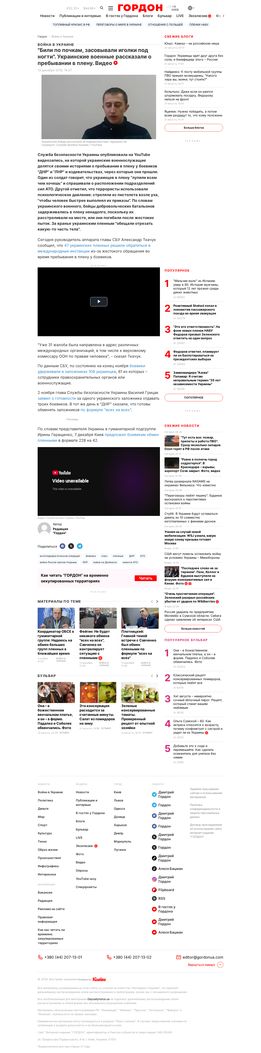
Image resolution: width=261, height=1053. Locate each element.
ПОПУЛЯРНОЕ (177, 270)
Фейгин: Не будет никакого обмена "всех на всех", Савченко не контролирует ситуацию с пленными (94, 644)
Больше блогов (194, 127)
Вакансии (45, 892)
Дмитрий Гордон (166, 794)
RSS (161, 898)
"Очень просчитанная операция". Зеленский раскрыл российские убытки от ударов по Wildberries (190, 597)
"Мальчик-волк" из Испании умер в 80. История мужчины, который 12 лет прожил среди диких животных (196, 286)
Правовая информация (47, 919)
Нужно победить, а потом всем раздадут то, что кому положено (194, 113)
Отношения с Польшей (165, 24)
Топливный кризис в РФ (71, 24)
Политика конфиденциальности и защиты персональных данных (205, 810)
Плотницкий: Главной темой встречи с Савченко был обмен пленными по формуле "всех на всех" (138, 644)
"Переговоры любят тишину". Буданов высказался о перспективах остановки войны (193, 499)
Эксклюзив (198, 16)
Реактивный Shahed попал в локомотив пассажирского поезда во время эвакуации (195, 309)
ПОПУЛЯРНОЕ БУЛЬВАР (186, 640)
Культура (45, 833)
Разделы (81, 784)
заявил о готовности (57, 398)
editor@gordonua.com (203, 957)
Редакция (45, 901)
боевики (91, 556)
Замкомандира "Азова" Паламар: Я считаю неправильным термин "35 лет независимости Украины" (197, 378)
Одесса (119, 808)
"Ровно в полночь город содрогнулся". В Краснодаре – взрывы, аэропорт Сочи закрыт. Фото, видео (193, 465)
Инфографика (48, 866)
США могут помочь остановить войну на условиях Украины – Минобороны (193, 555)
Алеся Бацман (170, 869)
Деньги (43, 808)
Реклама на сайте (51, 909)
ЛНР (85, 562)
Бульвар (165, 16)
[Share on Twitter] (71, 546)
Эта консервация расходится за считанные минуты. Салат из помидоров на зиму (97, 714)
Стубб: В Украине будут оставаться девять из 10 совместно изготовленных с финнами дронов (191, 517)
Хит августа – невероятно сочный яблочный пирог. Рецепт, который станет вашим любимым (197, 702)
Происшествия (49, 858)
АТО (142, 556)
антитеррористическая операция (60, 556)
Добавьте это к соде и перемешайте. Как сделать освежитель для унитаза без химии (194, 751)
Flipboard (166, 890)
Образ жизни (48, 850)
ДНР (132, 556)
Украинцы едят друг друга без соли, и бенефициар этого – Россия (194, 57)
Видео (80, 862)
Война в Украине (62, 36)
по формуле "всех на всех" (106, 410)
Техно (42, 841)
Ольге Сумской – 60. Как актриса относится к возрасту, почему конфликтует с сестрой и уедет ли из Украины (197, 726)
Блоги (148, 16)
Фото (80, 854)
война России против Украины (58, 562)
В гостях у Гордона (122, 16)
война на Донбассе (105, 562)
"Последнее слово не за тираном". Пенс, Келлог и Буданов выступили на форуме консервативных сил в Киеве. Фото (192, 575)
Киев (117, 792)
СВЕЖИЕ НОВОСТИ (182, 426)
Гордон (42, 36)
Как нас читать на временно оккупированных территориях (51, 936)
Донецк (119, 817)
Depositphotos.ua (98, 999)
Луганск (120, 850)
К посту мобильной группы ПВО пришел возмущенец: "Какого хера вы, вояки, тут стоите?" (193, 75)
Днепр (118, 833)
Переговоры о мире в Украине (119, 24)
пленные (118, 556)
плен (104, 556)
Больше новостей (193, 628)
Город (118, 784)
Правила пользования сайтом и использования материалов (206, 793)
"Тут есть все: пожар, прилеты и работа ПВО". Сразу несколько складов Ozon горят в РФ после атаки (192, 443)
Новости (47, 16)
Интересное (47, 874)
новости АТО (130, 562)
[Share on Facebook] (62, 546)
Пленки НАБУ (198, 24)
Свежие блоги (179, 36)
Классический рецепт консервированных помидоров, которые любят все (197, 679)
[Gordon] (140, 8)
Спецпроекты (86, 887)
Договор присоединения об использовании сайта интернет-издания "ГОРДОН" (206, 830)
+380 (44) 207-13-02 (132, 957)
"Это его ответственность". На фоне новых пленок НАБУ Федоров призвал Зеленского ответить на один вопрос (196, 332)
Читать (145, 578)
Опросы (82, 870)
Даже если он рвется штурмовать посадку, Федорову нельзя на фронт (189, 95)
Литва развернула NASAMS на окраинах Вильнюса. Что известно (191, 483)
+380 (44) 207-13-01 (63, 957)
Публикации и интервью (80, 16)
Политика (45, 800)
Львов (118, 800)
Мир (41, 817)
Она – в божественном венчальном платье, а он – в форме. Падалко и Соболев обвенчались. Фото (194, 656)
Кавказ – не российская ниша (192, 43)
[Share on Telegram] (80, 546)
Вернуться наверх (201, 965)
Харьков (120, 825)
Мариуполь (122, 841)
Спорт (42, 825)
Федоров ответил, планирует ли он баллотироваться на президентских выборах (196, 355)
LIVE (180, 16)
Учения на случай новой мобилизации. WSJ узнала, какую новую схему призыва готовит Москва (190, 537)
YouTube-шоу (86, 879)
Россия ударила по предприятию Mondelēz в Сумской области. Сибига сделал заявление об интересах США (193, 615)
